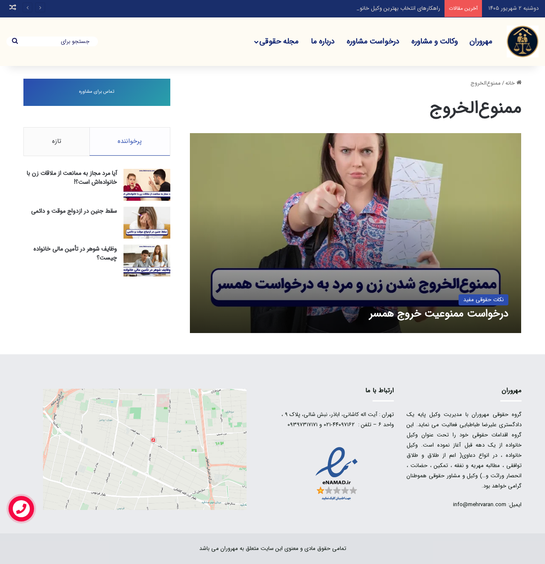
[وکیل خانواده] (523, 41)
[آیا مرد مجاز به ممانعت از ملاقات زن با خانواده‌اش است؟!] (146, 185)
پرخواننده (130, 141)
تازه (56, 141)
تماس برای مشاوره (96, 91)
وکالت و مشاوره (434, 41)
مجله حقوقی (278, 41)
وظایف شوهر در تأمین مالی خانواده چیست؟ (75, 253)
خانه (510, 83)
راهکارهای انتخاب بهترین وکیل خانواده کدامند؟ (387, 8)
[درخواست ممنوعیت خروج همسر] (356, 233)
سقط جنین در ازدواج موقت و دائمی (74, 211)
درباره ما (323, 41)
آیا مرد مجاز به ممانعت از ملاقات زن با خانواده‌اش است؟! (72, 177)
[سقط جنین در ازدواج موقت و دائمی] (146, 223)
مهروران (481, 41)
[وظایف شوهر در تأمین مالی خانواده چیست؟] (146, 260)
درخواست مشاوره (373, 41)
